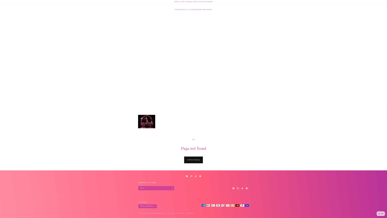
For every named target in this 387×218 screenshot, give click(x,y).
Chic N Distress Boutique (149, 213)
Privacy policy (171, 213)
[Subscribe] (172, 188)
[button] (242, 121)
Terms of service (181, 213)
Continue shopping (193, 160)
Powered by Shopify (161, 213)
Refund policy (190, 213)
